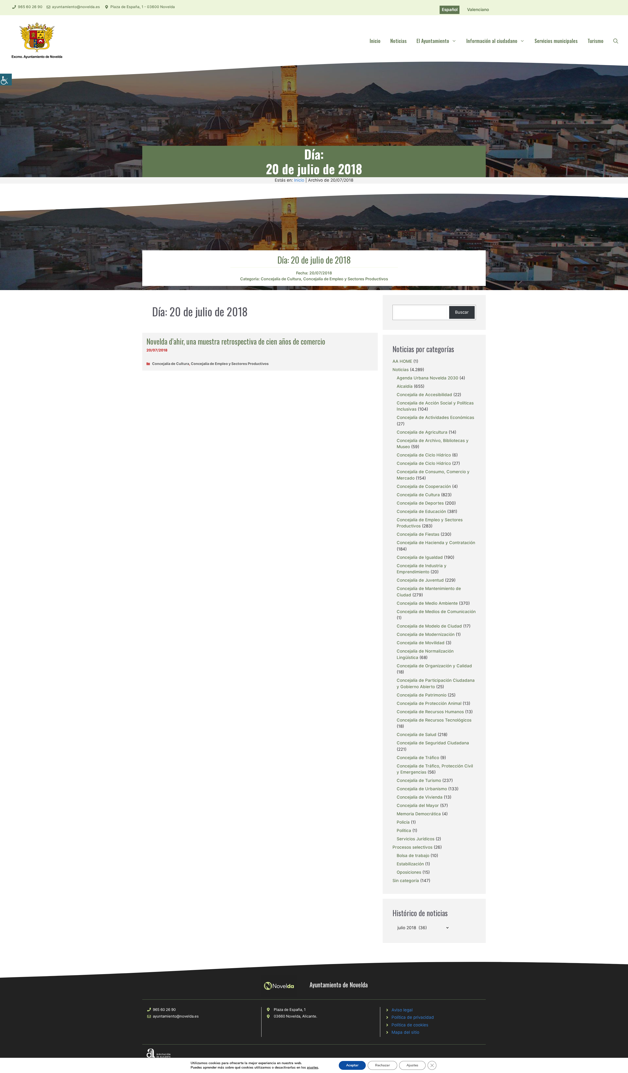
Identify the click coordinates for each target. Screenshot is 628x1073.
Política (404, 830)
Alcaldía (405, 386)
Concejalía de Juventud (420, 580)
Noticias (398, 40)
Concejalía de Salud (416, 734)
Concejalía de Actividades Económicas (435, 417)
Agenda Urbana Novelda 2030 (427, 378)
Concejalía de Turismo (419, 780)
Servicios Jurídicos (415, 838)
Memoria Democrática (419, 813)
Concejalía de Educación (421, 511)
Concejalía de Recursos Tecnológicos (434, 720)
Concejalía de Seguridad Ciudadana (433, 742)
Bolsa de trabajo (413, 855)
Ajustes (412, 1065)
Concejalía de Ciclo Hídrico (424, 455)
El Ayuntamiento (433, 40)
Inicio (375, 40)
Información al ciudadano (491, 40)
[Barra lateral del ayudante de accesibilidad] (6, 79)
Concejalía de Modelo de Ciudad (429, 626)
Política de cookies (410, 1024)
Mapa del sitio (405, 1032)
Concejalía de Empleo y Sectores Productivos (345, 278)
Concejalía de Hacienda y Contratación (436, 542)
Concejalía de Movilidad (421, 642)
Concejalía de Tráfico (418, 757)
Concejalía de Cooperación (424, 486)
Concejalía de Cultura (281, 278)
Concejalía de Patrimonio (421, 695)
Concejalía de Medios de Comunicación (436, 611)
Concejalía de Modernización (426, 634)
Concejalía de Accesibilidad (424, 394)
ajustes (312, 1067)
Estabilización (410, 863)
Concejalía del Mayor (418, 805)
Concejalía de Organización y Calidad (434, 665)
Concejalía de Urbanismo (422, 788)
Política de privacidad (413, 1017)
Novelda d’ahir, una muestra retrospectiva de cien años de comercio (235, 341)
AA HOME (402, 361)
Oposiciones (409, 872)
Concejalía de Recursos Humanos (430, 711)
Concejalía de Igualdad (420, 557)
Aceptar (352, 1065)
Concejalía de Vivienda (420, 797)
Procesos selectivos (412, 847)
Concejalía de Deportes (420, 503)
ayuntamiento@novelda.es (76, 6)
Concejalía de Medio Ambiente (427, 603)
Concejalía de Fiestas (418, 534)
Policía (403, 822)
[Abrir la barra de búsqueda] (615, 40)
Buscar (462, 312)
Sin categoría (405, 880)
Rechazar (382, 1065)
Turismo (595, 40)
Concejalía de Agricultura (422, 432)
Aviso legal (402, 1009)
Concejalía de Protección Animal (429, 703)
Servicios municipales (556, 40)
